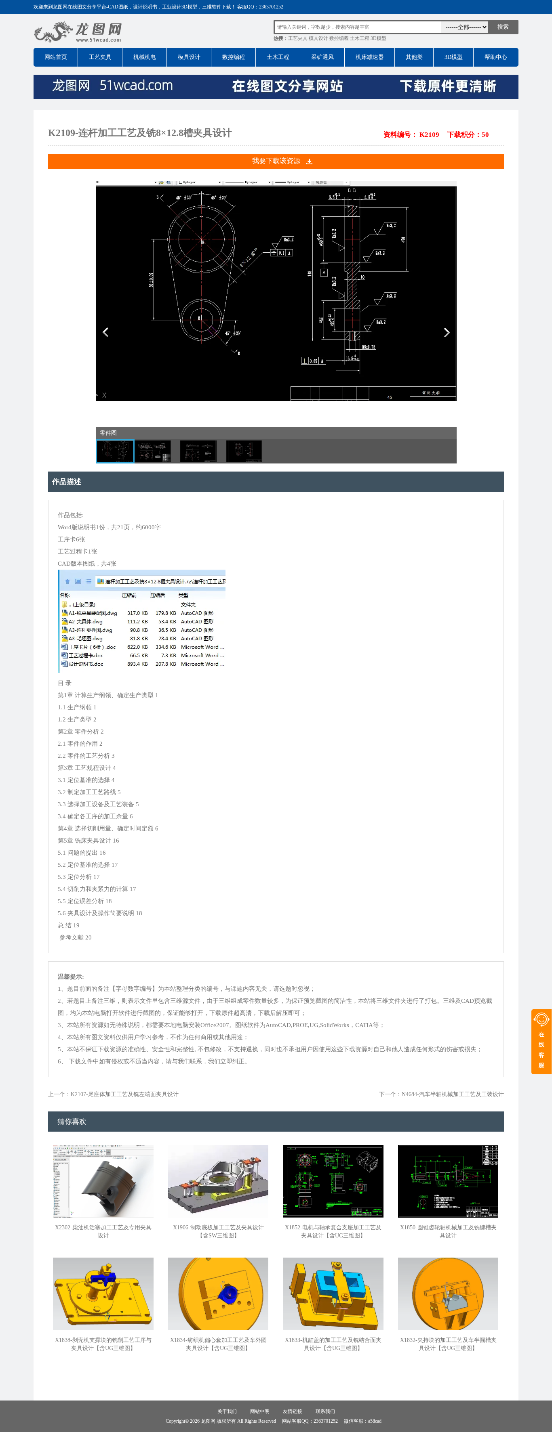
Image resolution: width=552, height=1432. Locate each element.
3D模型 (378, 38)
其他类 (414, 57)
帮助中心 (496, 57)
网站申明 (260, 1411)
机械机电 (144, 57)
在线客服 (541, 1050)
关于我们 (227, 1411)
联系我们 (325, 1411)
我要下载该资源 (276, 161)
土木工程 (359, 38)
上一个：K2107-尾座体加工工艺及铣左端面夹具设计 (113, 1094)
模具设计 (318, 38)
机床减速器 (370, 57)
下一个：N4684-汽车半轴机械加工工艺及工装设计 (441, 1094)
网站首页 (55, 57)
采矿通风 (322, 57)
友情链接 (292, 1411)
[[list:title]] (276, 399)
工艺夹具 (298, 38)
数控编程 (339, 38)
